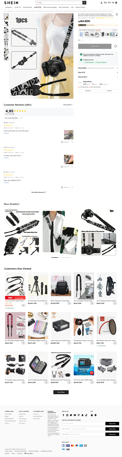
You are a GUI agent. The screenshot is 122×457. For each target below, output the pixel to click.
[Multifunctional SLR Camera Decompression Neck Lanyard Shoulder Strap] (61, 365)
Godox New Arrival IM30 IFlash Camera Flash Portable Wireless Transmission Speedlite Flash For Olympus (61, 340)
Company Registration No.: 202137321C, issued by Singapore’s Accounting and (53, 429)
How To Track (22, 421)
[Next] (115, 232)
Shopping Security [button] (88, 60)
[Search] (84, 2)
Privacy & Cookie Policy (20, 451)
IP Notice (7, 453)
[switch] (20, 118)
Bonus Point (36, 418)
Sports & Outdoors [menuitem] (64, 7)
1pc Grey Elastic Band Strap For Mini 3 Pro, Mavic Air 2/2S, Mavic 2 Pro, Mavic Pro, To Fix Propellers (107, 380)
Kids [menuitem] (72, 7)
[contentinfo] (90, 445)
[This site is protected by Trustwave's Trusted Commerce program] (63, 449)
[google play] (95, 416)
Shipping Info (22, 414)
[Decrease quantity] (83, 40)
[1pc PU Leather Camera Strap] (84, 285)
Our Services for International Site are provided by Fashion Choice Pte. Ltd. (53, 417)
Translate (6, 133)
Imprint (13, 453)
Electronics (11, 11)
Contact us (36, 414)
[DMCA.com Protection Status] (68, 449)
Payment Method (37, 416)
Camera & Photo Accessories (45, 11)
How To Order (22, 418)
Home (5, 11)
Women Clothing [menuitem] (80, 7)
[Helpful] (62, 142)
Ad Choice (19, 453)
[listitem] (81, 34)
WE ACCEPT (65, 442)
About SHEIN (8, 414)
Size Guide (22, 423)
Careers (7, 423)
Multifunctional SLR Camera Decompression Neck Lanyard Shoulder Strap (61, 380)
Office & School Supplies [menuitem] (50, 7)
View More (61, 392)
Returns (21, 416)
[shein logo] (11, 2)
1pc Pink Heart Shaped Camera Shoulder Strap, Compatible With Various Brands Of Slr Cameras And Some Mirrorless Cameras (15, 340)
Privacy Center (8, 451)
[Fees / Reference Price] (90, 21)
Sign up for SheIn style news (71, 420)
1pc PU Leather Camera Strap (83, 301)
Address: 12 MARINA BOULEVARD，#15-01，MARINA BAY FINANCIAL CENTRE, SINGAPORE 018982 (53, 423)
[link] (105, 2)
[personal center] (101, 3)
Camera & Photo (31, 11)
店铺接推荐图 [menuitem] (37, 7)
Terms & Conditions (34, 451)
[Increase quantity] (90, 40)
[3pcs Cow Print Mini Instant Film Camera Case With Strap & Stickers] (97, 34)
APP (92, 411)
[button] (113, 3)
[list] (75, 415)
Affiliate (7, 416)
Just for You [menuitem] (18, 7)
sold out (95, 46)
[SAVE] (115, 46)
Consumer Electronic (20, 11)
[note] (15, 297)
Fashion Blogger (9, 418)
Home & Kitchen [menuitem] (27, 7)
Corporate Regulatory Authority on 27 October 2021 (54, 435)
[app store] (92, 416)
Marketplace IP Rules (46, 451)
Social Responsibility (10, 421)
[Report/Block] (72, 142)
